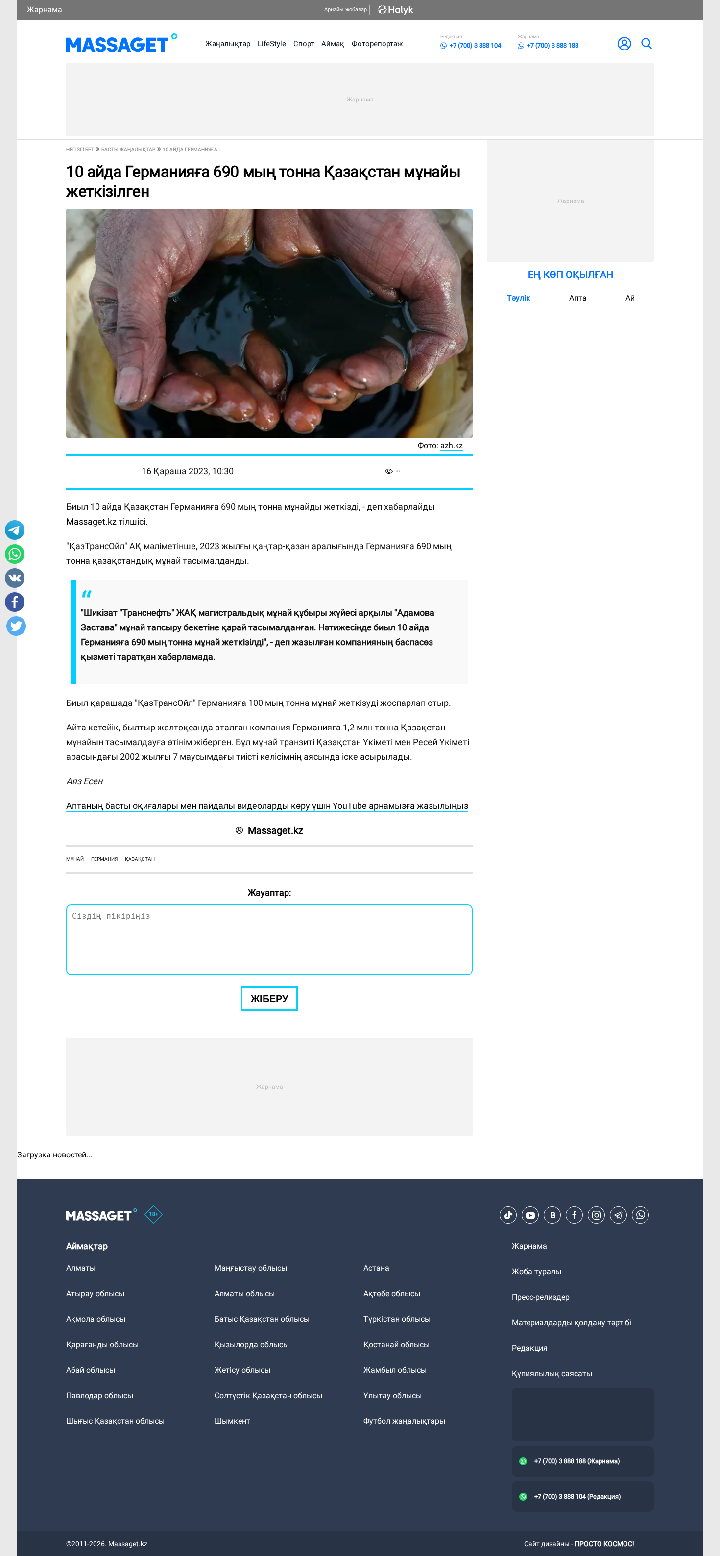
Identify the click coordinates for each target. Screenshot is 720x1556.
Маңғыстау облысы (251, 1268)
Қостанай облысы (396, 1344)
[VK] (552, 1215)
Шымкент (232, 1421)
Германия (104, 859)
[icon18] (153, 1215)
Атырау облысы (95, 1293)
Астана (376, 1268)
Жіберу (269, 998)
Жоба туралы (536, 1271)
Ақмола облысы (95, 1319)
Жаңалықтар (227, 43)
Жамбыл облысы (395, 1370)
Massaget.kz (91, 521)
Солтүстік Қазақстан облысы (268, 1395)
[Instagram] (596, 1215)
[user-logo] (624, 43)
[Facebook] (574, 1215)
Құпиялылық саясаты (552, 1373)
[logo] (121, 43)
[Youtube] (530, 1215)
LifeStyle (272, 43)
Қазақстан (140, 859)
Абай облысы (90, 1370)
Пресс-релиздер (541, 1297)
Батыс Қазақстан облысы (262, 1319)
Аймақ (332, 43)
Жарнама (44, 9)
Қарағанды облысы (102, 1344)
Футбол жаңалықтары (404, 1421)
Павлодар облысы (99, 1395)
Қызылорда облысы (252, 1344)
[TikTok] (508, 1215)
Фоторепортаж (377, 43)
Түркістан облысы (397, 1319)
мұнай (75, 859)
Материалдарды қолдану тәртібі (571, 1322)
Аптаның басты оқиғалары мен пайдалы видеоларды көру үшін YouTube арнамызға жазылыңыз (267, 806)
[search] (646, 43)
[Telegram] (619, 1215)
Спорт (303, 43)
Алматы (81, 1268)
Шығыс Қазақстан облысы (115, 1421)
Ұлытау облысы (392, 1395)
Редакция (530, 1348)
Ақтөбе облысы (391, 1293)
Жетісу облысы (242, 1370)
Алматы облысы (245, 1293)
